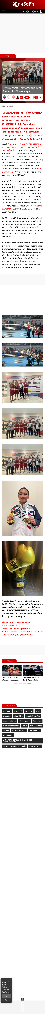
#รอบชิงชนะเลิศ (36, 725)
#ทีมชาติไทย (18, 716)
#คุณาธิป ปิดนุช (35, 746)
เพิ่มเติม (7, 992)
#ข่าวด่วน (28, 711)
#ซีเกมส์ (6, 730)
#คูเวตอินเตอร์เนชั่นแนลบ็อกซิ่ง (14, 746)
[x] (28, 11)
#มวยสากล (37, 721)
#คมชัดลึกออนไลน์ (33, 716)
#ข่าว (38, 711)
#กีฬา (24, 725)
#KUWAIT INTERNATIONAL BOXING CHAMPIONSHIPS (17, 741)
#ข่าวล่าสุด (7, 711)
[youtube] (32, 11)
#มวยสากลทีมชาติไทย (11, 725)
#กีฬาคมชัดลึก (34, 730)
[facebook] (25, 11)
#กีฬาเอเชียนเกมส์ (19, 730)
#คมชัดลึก (6, 716)
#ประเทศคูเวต (8, 735)
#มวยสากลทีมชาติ (9, 721)
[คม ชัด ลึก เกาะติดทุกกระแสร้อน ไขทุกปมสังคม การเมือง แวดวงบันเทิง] (22, 5)
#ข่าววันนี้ (18, 711)
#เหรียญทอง (25, 721)
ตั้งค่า (6, 1000)
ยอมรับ (6, 996)
